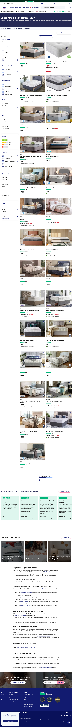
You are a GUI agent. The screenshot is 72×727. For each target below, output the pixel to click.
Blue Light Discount (28, 704)
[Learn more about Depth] (5, 99)
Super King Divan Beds (17, 28)
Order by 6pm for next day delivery (8, 11)
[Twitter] (60, 715)
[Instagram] (63, 715)
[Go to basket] (71, 7)
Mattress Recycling (13, 696)
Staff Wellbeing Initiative (29, 702)
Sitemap (20, 715)
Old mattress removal (30, 11)
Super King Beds (27, 28)
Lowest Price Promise (20, 11)
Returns (2, 696)
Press (25, 699)
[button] (44, 43)
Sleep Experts (45, 588)
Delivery (2, 694)
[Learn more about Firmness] (7, 46)
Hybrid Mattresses (24, 601)
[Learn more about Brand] (5, 203)
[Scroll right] (53, 525)
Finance (11, 694)
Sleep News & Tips (13, 699)
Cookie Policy (5, 718)
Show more (3, 24)
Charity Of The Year (28, 706)
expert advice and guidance (43, 636)
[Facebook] (58, 715)
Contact (3, 697)
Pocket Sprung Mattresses (26, 592)
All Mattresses (8, 28)
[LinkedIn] (70, 715)
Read (42, 513)
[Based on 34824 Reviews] (46, 693)
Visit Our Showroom (28, 694)
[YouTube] (66, 715)
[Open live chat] (69, 722)
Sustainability (27, 701)
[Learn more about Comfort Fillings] (11, 80)
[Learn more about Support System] (11, 65)
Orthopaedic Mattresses (25, 605)
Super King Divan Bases (46, 667)
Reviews (25, 697)
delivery (21, 718)
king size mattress (48, 571)
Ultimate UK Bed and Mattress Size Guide (25, 647)
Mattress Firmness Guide (20, 615)
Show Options (5, 218)
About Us (26, 696)
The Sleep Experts (13, 701)
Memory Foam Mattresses (26, 597)
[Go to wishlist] (67, 7)
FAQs (2, 699)
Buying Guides (12, 697)
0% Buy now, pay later (42, 11)
